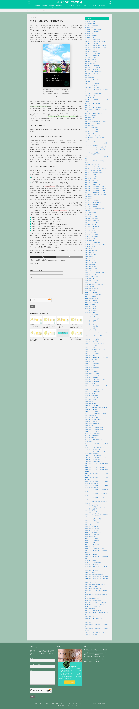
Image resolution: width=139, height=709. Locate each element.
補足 (86, 661)
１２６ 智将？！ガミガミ (91, 280)
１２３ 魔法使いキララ (91, 274)
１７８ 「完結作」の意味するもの (94, 389)
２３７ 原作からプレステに (92, 530)
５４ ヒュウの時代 (90, 133)
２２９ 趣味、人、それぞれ (92, 513)
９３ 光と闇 (88, 214)
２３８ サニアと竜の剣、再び (92, 532)
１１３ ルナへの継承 (90, 254)
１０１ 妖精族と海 (90, 230)
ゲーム (86, 654)
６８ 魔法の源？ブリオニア (92, 164)
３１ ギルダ (88, 81)
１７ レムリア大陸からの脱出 (92, 53)
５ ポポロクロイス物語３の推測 (93, 29)
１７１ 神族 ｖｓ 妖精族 (92, 373)
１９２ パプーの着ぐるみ (91, 417)
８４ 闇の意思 (89, 196)
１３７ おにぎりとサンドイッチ (93, 302)
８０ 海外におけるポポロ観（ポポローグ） (96, 188)
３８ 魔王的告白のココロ (91, 97)
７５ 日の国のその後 (90, 178)
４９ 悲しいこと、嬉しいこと (92, 123)
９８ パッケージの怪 (90, 224)
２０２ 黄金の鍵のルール (91, 437)
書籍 (100, 659)
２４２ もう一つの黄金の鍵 (92, 540)
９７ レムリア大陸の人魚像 (92, 222)
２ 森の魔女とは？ (90, 23)
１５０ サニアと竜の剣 (91, 328)
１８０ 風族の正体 (90, 393)
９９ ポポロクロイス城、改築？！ (94, 226)
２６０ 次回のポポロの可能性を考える (95, 584)
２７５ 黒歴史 (89, 622)
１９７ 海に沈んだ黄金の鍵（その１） (95, 427)
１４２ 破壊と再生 (90, 312)
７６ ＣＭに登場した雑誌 (91, 180)
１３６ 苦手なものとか (91, 300)
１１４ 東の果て (89, 256)
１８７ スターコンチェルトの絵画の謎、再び (96, 407)
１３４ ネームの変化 (90, 296)
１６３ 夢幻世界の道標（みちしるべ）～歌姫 (96, 357)
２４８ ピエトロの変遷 (91, 554)
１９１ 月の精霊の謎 (90, 415)
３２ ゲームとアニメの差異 (92, 83)
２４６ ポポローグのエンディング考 (94, 548)
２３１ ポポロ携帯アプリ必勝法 (93, 519)
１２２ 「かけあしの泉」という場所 (94, 272)
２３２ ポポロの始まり (91, 520)
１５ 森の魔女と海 (90, 49)
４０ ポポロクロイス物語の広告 (93, 103)
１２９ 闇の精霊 (89, 286)
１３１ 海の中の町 (90, 290)
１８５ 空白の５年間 (90, 403)
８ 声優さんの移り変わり (91, 35)
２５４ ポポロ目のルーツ (91, 570)
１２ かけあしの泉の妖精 (91, 43)
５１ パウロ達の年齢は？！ (92, 127)
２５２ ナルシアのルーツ (91, 564)
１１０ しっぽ (89, 248)
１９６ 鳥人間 (89, 425)
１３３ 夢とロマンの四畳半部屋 (93, 294)
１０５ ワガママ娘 (90, 238)
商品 (92, 659)
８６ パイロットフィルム (91, 200)
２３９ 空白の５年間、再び (92, 534)
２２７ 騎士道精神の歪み (91, 509)
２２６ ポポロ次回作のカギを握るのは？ (95, 507)
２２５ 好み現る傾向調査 (91, 505)
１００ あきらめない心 (91, 228)
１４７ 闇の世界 (89, 322)
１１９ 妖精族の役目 (90, 266)
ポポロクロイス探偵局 (66, 705)
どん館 (105, 649)
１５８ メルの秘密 (90, 348)
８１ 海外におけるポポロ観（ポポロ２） (95, 190)
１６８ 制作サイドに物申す (92, 367)
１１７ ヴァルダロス (90, 262)
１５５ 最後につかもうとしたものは (94, 339)
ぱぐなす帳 (87, 652)
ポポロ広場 (87, 656)
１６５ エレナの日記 (90, 361)
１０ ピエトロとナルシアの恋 (92, 39)
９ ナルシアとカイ (90, 37)
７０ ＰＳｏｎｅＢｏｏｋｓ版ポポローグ (95, 168)
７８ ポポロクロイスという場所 (93, 184)
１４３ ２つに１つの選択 (91, 314)
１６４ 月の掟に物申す (91, 359)
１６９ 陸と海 (89, 369)
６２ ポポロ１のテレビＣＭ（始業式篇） (95, 149)
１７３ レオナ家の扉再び (91, 377)
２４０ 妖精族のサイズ (91, 536)
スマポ (92, 654)
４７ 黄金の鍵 (89, 119)
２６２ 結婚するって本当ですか (93, 588)
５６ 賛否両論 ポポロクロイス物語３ (95, 137)
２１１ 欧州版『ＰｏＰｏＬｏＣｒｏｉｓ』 (96, 457)
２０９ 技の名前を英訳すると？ (93, 453)
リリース (102, 656)
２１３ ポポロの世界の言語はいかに (94, 461)
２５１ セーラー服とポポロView (93, 562)
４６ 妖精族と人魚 (90, 117)
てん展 (100, 649)
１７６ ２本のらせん (90, 383)
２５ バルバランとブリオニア (92, 69)
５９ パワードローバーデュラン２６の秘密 (96, 143)
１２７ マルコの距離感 (91, 282)
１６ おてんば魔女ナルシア (92, 51)
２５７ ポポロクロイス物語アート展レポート (96, 576)
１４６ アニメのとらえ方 (91, 320)
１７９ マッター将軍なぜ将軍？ (93, 391)
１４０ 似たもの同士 (90, 308)
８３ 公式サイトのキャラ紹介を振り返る (95, 194)
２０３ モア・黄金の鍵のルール (93, 439)
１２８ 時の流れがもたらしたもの (94, 284)
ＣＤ (98, 661)
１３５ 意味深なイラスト (91, 298)
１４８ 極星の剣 (89, 324)
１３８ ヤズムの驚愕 (90, 304)
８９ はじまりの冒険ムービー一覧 (94, 206)
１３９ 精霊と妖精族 (90, 306)
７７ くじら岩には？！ (91, 182)
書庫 (96, 659)
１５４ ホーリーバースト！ (92, 338)
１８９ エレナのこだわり (91, 411)
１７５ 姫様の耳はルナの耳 (92, 381)
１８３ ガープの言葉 (90, 399)
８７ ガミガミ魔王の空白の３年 (93, 202)
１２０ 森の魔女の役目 (91, 268)
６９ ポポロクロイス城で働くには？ (94, 167)
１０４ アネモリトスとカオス (92, 236)
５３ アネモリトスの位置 (91, 131)
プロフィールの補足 (69, 682)
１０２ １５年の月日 (90, 232)
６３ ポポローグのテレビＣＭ (92, 151)
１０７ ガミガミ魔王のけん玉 (92, 242)
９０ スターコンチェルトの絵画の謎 (94, 208)
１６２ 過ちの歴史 (90, 355)
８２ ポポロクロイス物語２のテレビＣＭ (95, 192)
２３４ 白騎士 (89, 524)
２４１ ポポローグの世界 (91, 538)
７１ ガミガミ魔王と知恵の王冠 (93, 170)
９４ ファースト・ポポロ (91, 216)
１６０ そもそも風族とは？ (92, 351)
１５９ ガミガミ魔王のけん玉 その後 (95, 349)
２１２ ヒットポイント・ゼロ (92, 459)
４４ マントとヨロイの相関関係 (93, 113)
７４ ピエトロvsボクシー (91, 176)
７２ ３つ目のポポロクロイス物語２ (94, 172)
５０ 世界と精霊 (89, 125)
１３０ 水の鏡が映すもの (91, 288)
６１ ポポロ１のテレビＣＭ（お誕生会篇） (96, 147)
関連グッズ (92, 661)
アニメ (99, 652)
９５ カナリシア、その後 (91, 218)
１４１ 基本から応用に (91, 310)
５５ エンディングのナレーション (94, 135)
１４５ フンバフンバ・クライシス (94, 318)
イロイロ (105, 652)
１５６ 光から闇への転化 (91, 342)
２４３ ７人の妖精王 (90, 542)
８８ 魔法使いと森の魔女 (91, 204)
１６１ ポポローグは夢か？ (92, 353)
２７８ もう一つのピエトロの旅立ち (94, 632)
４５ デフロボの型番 (90, 115)
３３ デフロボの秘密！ (91, 85)
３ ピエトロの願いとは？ (91, 25)
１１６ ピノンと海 (90, 260)
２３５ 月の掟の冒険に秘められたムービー (96, 526)
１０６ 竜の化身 (89, 240)
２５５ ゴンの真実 (90, 572)
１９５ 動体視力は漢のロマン (92, 423)
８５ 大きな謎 (89, 198)
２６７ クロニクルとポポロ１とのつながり (96, 602)
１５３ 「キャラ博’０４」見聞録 (93, 336)
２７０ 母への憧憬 (90, 608)
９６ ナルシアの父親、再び (92, 220)
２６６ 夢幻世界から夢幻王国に (93, 600)
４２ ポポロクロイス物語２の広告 (94, 107)
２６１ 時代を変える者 (91, 586)
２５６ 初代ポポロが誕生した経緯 (94, 574)
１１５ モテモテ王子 (90, 258)
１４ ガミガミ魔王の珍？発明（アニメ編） (96, 47)
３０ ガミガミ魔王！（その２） (93, 79)
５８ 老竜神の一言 (90, 141)
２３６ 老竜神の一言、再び (92, 528)
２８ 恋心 (87, 75)
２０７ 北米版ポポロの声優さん (93, 449)
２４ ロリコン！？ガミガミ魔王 (93, 67)
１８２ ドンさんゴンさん (91, 397)
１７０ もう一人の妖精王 (91, 371)
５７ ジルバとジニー (90, 139)
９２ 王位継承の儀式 (90, 212)
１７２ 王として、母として (92, 375)
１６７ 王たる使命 (90, 365)
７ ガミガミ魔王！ (90, 33)
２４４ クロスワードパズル (92, 544)
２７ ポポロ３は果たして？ (92, 73)
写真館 (86, 659)
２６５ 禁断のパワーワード (92, 598)
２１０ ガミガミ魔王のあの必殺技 (94, 455)
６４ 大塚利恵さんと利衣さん (92, 153)
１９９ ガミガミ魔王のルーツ (92, 431)
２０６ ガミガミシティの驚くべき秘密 (95, 447)
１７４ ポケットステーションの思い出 (95, 379)
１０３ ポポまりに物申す (91, 234)
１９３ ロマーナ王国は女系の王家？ (94, 419)
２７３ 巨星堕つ (89, 616)
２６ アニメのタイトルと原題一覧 (94, 71)
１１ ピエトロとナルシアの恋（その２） (95, 41)
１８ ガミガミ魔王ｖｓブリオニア (94, 55)
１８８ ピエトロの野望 (91, 409)
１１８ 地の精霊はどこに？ (92, 264)
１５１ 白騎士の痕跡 (90, 330)
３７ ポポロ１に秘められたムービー (94, 95)
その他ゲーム (93, 649)
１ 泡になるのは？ (90, 21)
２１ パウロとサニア (90, 61)
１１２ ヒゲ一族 (89, 252)
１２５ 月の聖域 (89, 278)
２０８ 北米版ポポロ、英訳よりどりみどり (96, 451)
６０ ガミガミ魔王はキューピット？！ (95, 145)
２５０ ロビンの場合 (90, 560)
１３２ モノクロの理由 (91, 292)
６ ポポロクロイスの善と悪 (92, 31)
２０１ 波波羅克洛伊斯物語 (92, 435)
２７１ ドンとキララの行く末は (93, 610)
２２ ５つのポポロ (90, 63)
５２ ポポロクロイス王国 (91, 129)
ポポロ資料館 (95, 656)
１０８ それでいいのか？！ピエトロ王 (95, 244)
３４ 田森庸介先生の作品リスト (93, 87)
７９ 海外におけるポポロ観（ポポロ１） (95, 186)
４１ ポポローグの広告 (91, 105)
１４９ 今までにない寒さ (91, 326)
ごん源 (86, 649)
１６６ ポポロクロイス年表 (92, 363)
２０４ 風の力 (89, 441)
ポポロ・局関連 (99, 654)
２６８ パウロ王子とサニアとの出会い (95, 604)
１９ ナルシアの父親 (90, 57)
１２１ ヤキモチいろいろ (91, 270)
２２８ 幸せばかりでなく (91, 511)
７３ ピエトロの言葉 (90, 174)
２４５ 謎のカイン (90, 546)
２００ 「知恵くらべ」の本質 (92, 433)
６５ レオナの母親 (90, 155)
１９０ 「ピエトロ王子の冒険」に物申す (95, 413)
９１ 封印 (87, 210)
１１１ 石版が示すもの (91, 250)
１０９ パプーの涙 (90, 246)
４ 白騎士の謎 (89, 27)
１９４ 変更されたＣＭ (91, 421)
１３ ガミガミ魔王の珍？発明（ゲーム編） (96, 45)
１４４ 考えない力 (90, 316)
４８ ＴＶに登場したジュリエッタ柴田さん (96, 121)
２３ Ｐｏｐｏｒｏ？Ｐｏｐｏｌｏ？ (94, 65)
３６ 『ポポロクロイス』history (93, 93)
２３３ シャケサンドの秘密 (92, 523)
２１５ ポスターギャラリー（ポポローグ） (96, 467)
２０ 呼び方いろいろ (90, 59)
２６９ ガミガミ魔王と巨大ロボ (93, 606)
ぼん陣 (94, 652)
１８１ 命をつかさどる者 (91, 395)
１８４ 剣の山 (89, 401)
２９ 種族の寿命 (89, 77)
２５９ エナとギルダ (90, 582)
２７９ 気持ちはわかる (91, 634)
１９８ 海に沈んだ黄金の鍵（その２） (95, 429)
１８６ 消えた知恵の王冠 (91, 405)
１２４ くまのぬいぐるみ (91, 276)
